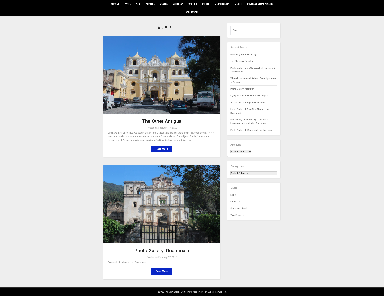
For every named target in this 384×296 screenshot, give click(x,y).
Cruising (192, 4)
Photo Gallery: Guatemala (162, 250)
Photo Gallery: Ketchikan (242, 89)
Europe (205, 4)
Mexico (238, 4)
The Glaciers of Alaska (241, 61)
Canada (164, 4)
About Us (115, 4)
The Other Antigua (162, 121)
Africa (128, 4)
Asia (138, 4)
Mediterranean (222, 4)
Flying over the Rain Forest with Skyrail (249, 95)
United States (192, 12)
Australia (150, 4)
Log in (233, 194)
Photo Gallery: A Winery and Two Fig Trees (251, 130)
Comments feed (238, 208)
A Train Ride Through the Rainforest (248, 102)
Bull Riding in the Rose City (243, 54)
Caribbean (178, 4)
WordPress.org (237, 215)
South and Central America (260, 4)
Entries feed (236, 201)
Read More (162, 148)
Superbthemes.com (217, 292)
